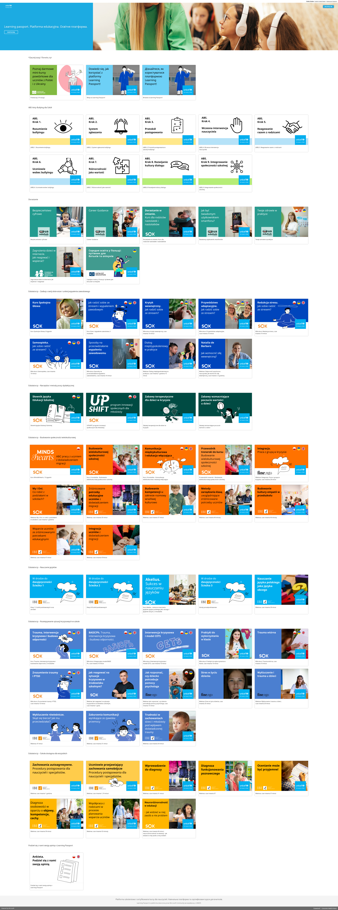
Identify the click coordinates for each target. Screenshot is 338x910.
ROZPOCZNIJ (11, 32)
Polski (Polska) (310, 1)
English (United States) (320, 1)
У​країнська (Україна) (331, 1)
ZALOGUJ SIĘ (328, 6)
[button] (56, 82)
